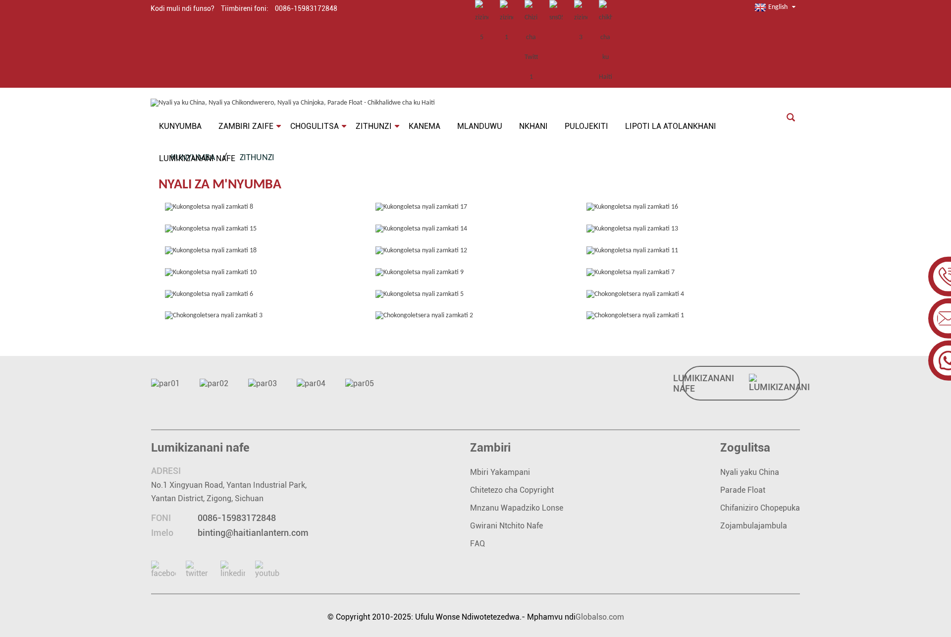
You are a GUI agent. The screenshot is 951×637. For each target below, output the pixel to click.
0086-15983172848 (237, 518)
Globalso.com (600, 617)
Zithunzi (257, 158)
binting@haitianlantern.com (253, 532)
